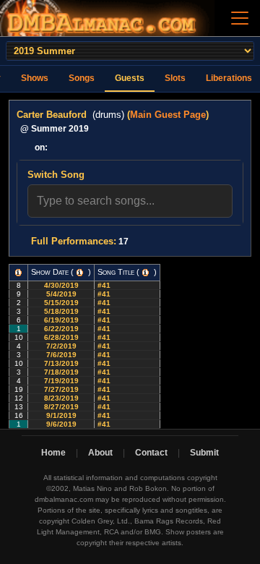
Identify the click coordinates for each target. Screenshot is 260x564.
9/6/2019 (61, 424)
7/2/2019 (61, 346)
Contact (151, 453)
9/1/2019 (61, 415)
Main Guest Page (168, 114)
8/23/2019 (61, 398)
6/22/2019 (61, 329)
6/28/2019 (61, 337)
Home (53, 453)
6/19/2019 (61, 320)
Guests (129, 78)
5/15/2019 (61, 303)
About (100, 453)
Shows (34, 78)
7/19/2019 (61, 381)
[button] (18, 272)
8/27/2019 (61, 407)
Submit (204, 453)
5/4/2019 (61, 294)
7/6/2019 (61, 355)
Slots (175, 78)
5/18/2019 (61, 311)
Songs (82, 78)
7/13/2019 (61, 363)
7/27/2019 (61, 389)
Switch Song (55, 174)
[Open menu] (240, 18)
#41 (105, 285)
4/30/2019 (61, 285)
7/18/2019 (61, 372)
